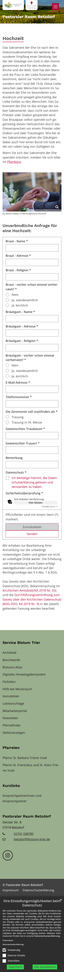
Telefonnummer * (19, 397)
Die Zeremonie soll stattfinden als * (32, 412)
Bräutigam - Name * (20, 312)
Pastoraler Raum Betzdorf (27, 816)
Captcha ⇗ (49, 506)
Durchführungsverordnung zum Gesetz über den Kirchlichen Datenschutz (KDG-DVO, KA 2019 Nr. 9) (32, 599)
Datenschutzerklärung (47, 935)
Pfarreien (11, 748)
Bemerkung (14, 458)
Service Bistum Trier (21, 642)
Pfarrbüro (14, 162)
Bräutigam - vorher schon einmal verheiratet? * (30, 357)
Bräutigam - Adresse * (22, 326)
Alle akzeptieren (45, 967)
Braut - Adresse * (18, 256)
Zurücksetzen (32, 527)
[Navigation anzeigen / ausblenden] (55, 6)
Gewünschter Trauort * (23, 443)
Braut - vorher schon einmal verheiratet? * (32, 287)
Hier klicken (35, 502)
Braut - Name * (17, 241)
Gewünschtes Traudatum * (25, 429)
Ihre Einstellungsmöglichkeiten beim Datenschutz (32, 903)
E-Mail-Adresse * (18, 382)
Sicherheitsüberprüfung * (24, 493)
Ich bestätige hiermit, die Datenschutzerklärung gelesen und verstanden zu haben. (35, 482)
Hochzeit (13, 38)
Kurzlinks (11, 785)
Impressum (8, 940)
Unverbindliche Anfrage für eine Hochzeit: (30, 228)
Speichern (15, 967)
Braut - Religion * (18, 270)
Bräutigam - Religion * (22, 341)
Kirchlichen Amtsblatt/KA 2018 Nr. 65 (29, 590)
